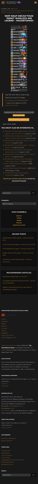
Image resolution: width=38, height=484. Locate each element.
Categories (5, 200)
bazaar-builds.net (6, 440)
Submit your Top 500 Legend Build (15, 178)
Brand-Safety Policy (7, 462)
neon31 (15, 8)
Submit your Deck (19, 225)
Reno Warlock (22, 10)
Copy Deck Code (19, 115)
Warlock (10, 12)
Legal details (5, 453)
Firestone (4, 384)
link (28, 379)
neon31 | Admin (6, 427)
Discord (19, 216)
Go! (33, 193)
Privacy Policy (5, 450)
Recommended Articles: (19, 273)
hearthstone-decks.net (8, 438)
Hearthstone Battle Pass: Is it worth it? (15, 276)
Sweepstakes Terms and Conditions (12, 460)
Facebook (4, 321)
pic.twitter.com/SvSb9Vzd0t (16, 100)
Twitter (19, 218)
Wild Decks (17, 12)
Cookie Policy (5, 457)
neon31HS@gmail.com (8, 337)
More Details (5, 410)
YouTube (4, 328)
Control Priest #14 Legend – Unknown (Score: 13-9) (19, 244)
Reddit (19, 220)
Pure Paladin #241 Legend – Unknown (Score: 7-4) (18, 249)
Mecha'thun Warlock (10, 10)
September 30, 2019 (11, 105)
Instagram (4, 333)
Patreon (19, 223)
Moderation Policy (7, 464)
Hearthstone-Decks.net (8, 345)
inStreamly (4, 386)
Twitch (3, 330)
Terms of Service (6, 455)
